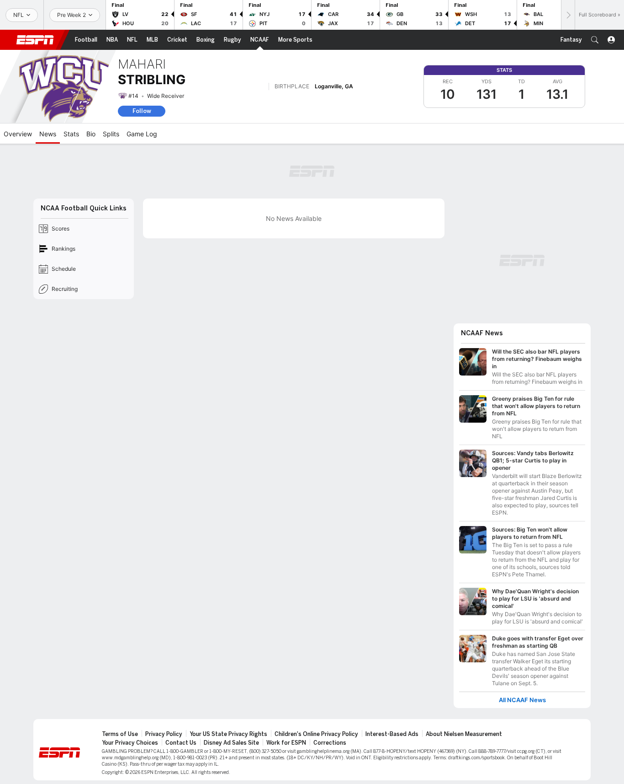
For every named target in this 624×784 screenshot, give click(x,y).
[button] (594, 39)
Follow (141, 110)
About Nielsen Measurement (464, 734)
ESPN (35, 40)
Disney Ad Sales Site (231, 743)
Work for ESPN (286, 743)
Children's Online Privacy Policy (316, 734)
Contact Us (180, 743)
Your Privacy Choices (130, 743)
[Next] (568, 15)
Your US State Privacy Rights (228, 734)
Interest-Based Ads (391, 734)
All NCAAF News (522, 700)
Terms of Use (120, 734)
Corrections (329, 743)
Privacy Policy (163, 734)
